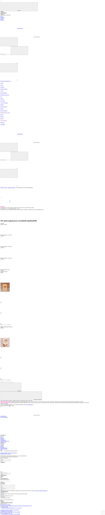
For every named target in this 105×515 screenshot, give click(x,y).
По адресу (2, 504)
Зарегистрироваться (4, 478)
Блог (1, 449)
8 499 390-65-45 (20, 28)
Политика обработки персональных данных (8, 452)
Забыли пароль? (3, 475)
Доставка (2, 18)
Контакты (2, 438)
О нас (1, 16)
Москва (2, 11)
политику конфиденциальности (42, 490)
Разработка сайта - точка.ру (5, 453)
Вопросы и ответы (3, 448)
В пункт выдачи (7, 504)
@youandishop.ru (30, 404)
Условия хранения (3, 447)
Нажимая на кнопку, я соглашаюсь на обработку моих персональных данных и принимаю (25, 490)
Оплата (1, 19)
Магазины (2, 17)
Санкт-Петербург (3, 12)
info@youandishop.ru (4, 417)
